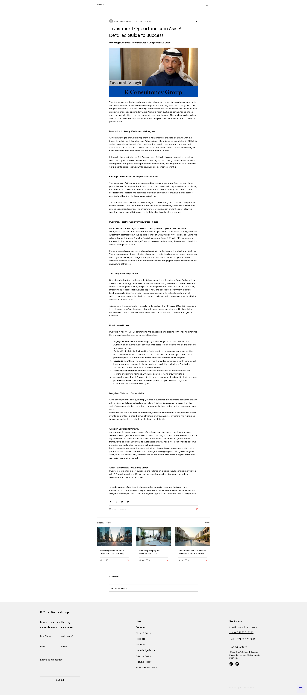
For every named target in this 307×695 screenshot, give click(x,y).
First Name (45, 636)
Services (140, 627)
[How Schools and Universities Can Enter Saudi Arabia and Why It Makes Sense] (192, 536)
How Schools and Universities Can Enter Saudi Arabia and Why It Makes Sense (192, 552)
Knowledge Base (145, 650)
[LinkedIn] (231, 664)
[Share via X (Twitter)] (116, 501)
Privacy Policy (143, 656)
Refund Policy (143, 662)
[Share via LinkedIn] (122, 501)
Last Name (66, 636)
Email (42, 646)
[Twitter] (237, 664)
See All (207, 522)
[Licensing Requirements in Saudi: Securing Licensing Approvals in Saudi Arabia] (114, 536)
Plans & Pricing (144, 633)
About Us (141, 644)
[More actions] (196, 21)
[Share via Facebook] (110, 501)
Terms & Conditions (146, 667)
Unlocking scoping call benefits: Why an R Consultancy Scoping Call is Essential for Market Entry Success (152, 552)
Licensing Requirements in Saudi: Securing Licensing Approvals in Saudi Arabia (112, 552)
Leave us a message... (52, 660)
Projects (140, 639)
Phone (64, 646)
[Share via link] (128, 501)
